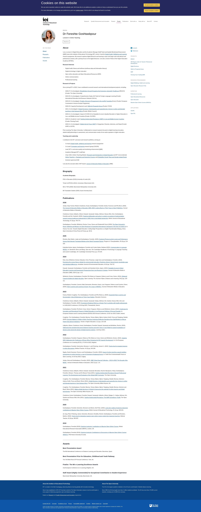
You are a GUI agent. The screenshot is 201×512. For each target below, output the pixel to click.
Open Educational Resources (138, 96)
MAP (132, 72)
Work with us (133, 21)
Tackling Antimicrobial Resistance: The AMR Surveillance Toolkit (102, 397)
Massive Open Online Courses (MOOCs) (141, 102)
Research (86, 21)
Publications (125, 21)
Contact (156, 21)
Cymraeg (54, 503)
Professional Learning (136, 94)
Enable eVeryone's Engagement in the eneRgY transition (96, 101)
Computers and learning (78, 146)
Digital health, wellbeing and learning (81, 143)
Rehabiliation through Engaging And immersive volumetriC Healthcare (99, 91)
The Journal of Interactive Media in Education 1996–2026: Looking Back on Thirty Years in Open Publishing (93, 208)
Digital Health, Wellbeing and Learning (116, 54)
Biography (45, 54)
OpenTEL (133, 113)
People (119, 21)
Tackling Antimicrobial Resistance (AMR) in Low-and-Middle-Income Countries (102, 119)
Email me (66, 41)
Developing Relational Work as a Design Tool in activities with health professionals (104, 303)
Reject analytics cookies (152, 10)
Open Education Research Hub (138, 85)
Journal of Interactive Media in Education (97, 163)
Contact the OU (46, 503)
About (44, 51)
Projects (113, 21)
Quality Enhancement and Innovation (100, 21)
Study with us (142, 21)
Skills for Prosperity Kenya (95, 106)
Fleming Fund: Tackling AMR (138, 74)
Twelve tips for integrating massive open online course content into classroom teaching (96, 416)
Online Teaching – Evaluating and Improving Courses (80, 157)
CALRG (132, 110)
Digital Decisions (135, 66)
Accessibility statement (79, 503)
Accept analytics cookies (152, 5)
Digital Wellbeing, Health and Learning (140, 83)
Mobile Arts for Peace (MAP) (88, 124)
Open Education (135, 99)
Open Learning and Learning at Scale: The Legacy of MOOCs (84, 286)
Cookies (88, 503)
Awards (45, 60)
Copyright (105, 503)
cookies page (79, 10)
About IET (149, 21)
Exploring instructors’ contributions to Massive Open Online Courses (99, 426)
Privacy (70, 503)
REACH (132, 59)
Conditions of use (62, 503)
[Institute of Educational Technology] (50, 21)
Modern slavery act (96, 503)
